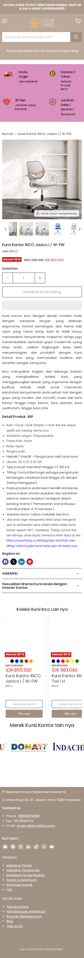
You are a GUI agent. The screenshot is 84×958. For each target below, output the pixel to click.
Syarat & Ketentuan (21, 880)
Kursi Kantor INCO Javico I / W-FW (23, 678)
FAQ (9, 889)
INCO (14, 251)
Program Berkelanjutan (24, 916)
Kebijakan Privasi (19, 865)
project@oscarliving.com (36, 826)
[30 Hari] (23, 107)
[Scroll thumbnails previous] (5, 229)
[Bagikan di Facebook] (5, 561)
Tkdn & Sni (14, 926)
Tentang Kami (17, 907)
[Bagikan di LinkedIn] (21, 561)
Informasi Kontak (19, 885)
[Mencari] (76, 37)
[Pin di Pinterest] (29, 561)
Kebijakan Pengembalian (25, 875)
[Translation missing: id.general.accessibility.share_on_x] (13, 561)
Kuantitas (10, 268)
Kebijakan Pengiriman (23, 870)
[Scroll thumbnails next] (79, 229)
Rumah (7, 134)
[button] (10, 229)
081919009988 (28, 816)
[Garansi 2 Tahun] (65, 80)
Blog (9, 921)
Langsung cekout (24, 704)
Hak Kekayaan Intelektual (25, 911)
